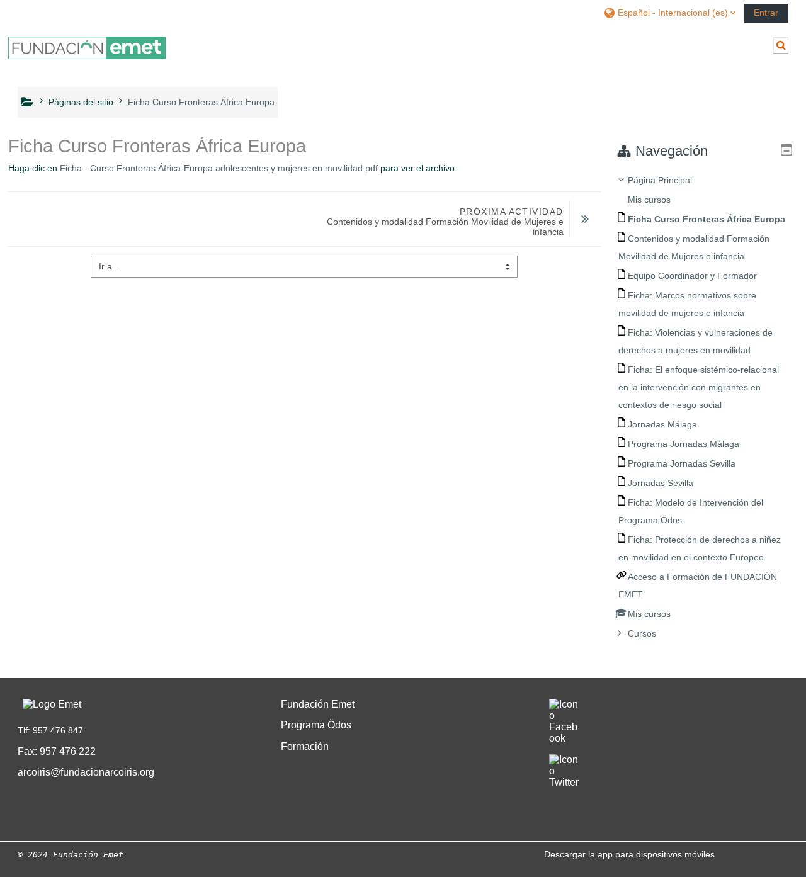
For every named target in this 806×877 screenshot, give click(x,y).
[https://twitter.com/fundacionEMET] (565, 783)
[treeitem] (704, 406)
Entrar (766, 13)
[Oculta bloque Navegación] (786, 150)
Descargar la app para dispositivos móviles (629, 854)
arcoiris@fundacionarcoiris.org (86, 772)
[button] (669, 12)
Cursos (642, 633)
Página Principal (660, 180)
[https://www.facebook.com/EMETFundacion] (564, 738)
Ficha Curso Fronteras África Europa (201, 102)
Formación (305, 746)
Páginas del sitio (80, 102)
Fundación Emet (318, 704)
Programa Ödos (316, 725)
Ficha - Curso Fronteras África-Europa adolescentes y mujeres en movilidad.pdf (219, 168)
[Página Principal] (87, 48)
